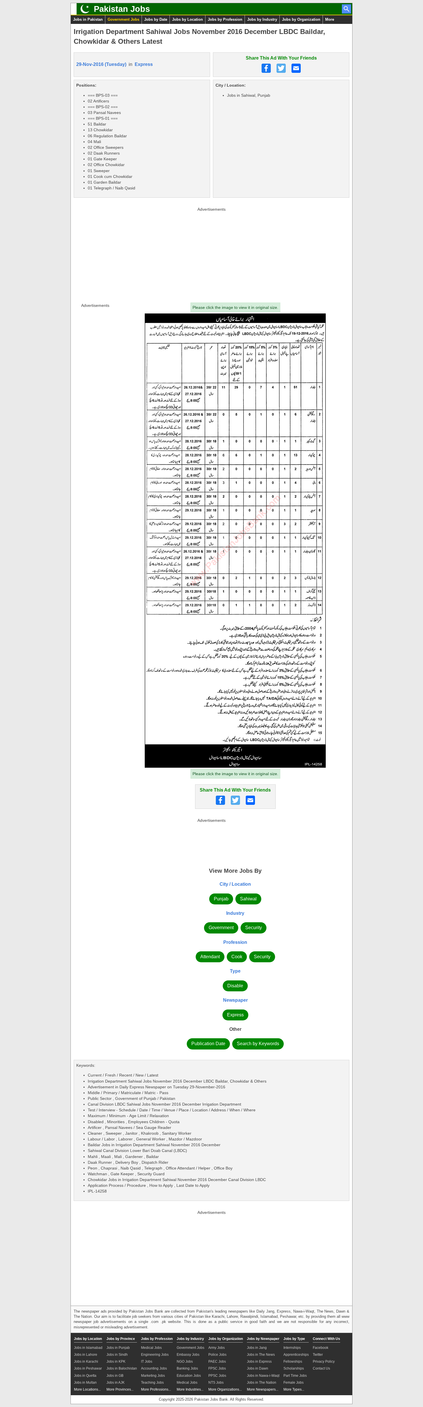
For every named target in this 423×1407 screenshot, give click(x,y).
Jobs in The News (261, 1355)
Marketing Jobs (153, 1376)
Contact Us (321, 1368)
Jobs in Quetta (85, 1376)
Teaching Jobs (152, 1383)
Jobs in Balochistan (121, 1368)
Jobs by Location (187, 19)
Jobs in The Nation (261, 1383)
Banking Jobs (187, 1368)
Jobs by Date (155, 19)
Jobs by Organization (301, 19)
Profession (235, 942)
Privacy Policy (324, 1362)
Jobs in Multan (85, 1383)
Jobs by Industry (262, 19)
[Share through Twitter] (281, 68)
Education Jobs (189, 1376)
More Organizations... (225, 1389)
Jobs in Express (259, 1362)
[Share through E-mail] (296, 68)
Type (235, 971)
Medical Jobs (151, 1348)
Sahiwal (248, 898)
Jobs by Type (294, 1339)
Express (144, 64)
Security (253, 927)
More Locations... (87, 1389)
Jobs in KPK (115, 1362)
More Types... (293, 1389)
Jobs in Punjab (118, 1348)
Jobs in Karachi (86, 1362)
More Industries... (190, 1389)
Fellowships (292, 1362)
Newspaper (235, 1000)
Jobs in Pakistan (88, 19)
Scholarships (293, 1368)
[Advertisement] (211, 253)
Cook (236, 956)
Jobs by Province (120, 1339)
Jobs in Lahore (85, 1355)
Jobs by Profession (225, 19)
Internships (292, 1348)
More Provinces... (120, 1389)
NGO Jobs (185, 1362)
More (329, 19)
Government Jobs (123, 19)
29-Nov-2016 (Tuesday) (101, 64)
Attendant (210, 956)
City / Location (235, 884)
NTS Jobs (216, 1383)
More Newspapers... (262, 1389)
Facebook (320, 1348)
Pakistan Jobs (122, 9)
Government (221, 927)
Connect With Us (326, 1339)
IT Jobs (146, 1362)
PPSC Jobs (217, 1376)
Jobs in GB (114, 1376)
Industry (235, 913)
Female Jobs (293, 1383)
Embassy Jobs (188, 1355)
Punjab (221, 898)
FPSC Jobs (217, 1368)
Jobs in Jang (257, 1348)
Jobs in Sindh (117, 1355)
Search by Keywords (258, 1043)
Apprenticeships (296, 1355)
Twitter (318, 1355)
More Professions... (156, 1389)
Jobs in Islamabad (88, 1348)
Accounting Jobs (154, 1368)
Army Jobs (216, 1348)
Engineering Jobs (155, 1355)
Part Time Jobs (295, 1376)
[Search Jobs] (346, 9)
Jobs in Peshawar (88, 1368)
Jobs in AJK (115, 1383)
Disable (235, 985)
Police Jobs (217, 1355)
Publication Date (208, 1043)
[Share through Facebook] (266, 68)
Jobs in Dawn (257, 1368)
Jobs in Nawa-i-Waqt (263, 1376)
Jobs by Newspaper (263, 1339)
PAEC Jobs (217, 1362)
